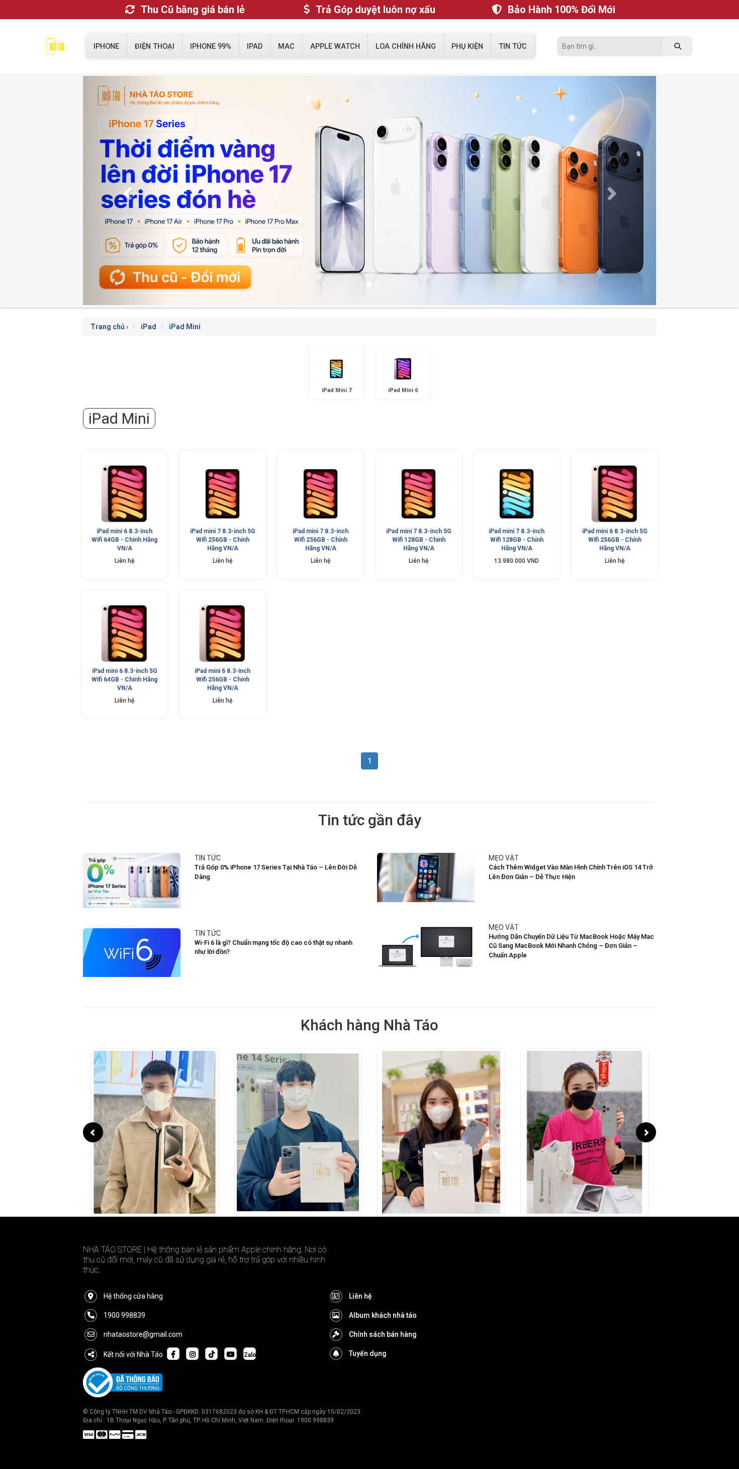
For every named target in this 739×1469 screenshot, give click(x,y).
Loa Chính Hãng (406, 46)
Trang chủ (107, 327)
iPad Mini (185, 327)
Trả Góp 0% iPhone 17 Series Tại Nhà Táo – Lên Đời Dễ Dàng (276, 871)
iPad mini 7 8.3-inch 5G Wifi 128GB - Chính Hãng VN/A (418, 540)
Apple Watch (335, 46)
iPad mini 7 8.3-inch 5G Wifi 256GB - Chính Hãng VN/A (222, 540)
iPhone (106, 46)
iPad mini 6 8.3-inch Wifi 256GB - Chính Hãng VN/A (222, 679)
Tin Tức (513, 46)
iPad (254, 46)
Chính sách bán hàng (383, 1334)
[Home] (55, 48)
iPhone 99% (210, 46)
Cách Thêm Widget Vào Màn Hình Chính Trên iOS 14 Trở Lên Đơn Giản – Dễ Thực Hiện (571, 871)
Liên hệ (360, 1296)
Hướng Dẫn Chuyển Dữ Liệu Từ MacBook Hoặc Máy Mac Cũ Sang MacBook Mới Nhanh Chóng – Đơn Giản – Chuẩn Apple (571, 946)
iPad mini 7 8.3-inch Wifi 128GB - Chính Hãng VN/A (516, 540)
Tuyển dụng (368, 1353)
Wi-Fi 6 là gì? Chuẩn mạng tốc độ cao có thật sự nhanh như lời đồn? (273, 947)
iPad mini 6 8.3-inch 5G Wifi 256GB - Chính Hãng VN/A (615, 540)
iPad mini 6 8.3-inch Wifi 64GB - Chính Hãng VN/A (124, 540)
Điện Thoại (154, 46)
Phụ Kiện (467, 46)
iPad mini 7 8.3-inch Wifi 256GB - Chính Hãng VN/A (320, 540)
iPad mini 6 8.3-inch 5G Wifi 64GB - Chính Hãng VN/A (124, 679)
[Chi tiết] (124, 493)
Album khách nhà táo (383, 1315)
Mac (286, 46)
